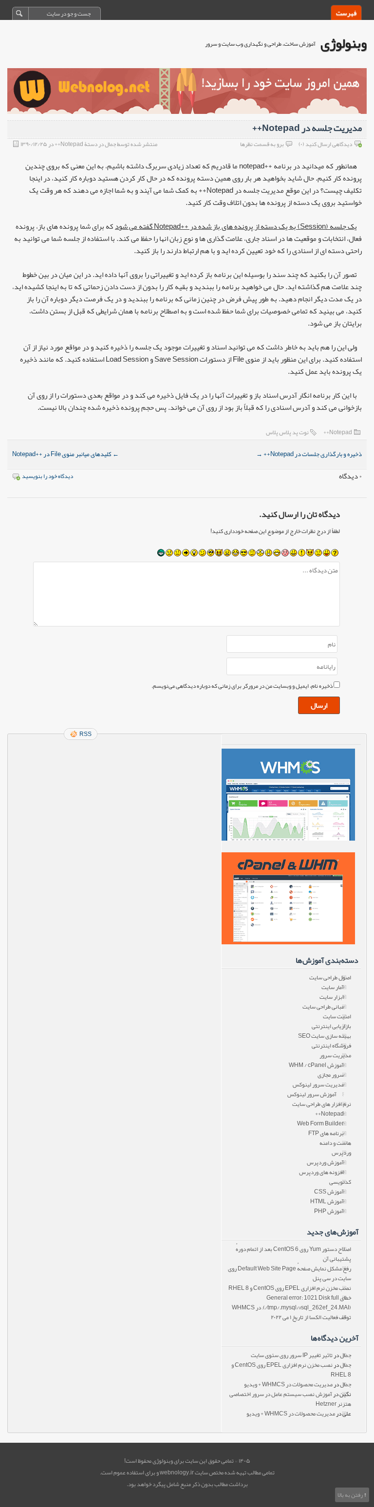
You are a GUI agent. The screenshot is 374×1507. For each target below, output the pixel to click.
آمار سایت (332, 987)
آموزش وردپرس (325, 1162)
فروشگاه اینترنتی (331, 1045)
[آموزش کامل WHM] (287, 898)
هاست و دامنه (335, 1143)
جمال (345, 1355)
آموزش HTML (327, 1201)
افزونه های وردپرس (321, 1172)
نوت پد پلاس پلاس (287, 432)
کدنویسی (340, 1182)
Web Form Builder (320, 1123)
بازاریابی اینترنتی (331, 1026)
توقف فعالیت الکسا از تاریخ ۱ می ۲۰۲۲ (311, 1317)
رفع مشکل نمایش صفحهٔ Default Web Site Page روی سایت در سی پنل (289, 1273)
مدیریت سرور (335, 1055)
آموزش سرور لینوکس (312, 1094)
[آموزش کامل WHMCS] (287, 795)
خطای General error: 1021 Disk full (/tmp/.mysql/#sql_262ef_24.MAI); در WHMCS (291, 1302)
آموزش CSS (329, 1191)
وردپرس (341, 1152)
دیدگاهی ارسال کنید (328, 144)
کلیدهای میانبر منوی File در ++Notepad (65, 454)
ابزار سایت (331, 997)
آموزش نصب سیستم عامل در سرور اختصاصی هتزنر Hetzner (290, 1399)
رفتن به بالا (350, 1495)
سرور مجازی (331, 1075)
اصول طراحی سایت (330, 977)
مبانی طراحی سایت (323, 1006)
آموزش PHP (329, 1211)
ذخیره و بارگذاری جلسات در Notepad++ (309, 454)
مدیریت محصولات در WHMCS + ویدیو (288, 1384)
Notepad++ (337, 432)
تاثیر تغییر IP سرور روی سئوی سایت (292, 1355)
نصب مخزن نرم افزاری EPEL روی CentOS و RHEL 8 (289, 1288)
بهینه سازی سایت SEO (324, 1036)
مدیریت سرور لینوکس (318, 1084)
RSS (85, 734)
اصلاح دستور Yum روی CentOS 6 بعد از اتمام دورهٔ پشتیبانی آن (293, 1254)
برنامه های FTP (326, 1133)
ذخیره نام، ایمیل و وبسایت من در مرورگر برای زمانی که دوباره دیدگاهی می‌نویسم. (242, 686)
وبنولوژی (343, 43)
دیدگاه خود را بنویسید (47, 476)
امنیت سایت (337, 1016)
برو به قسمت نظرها (262, 144)
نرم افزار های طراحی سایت (321, 1104)
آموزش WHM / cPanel (316, 1065)
